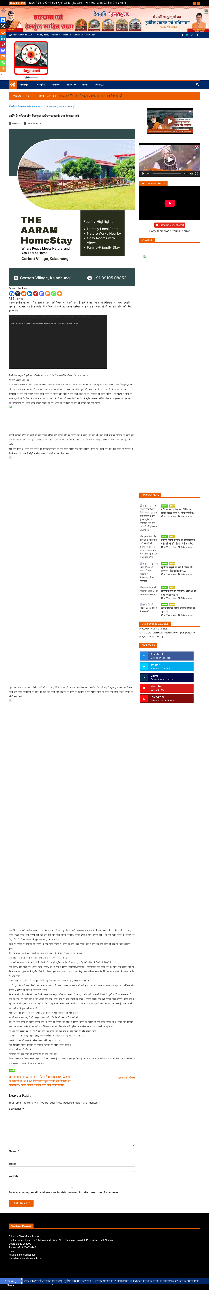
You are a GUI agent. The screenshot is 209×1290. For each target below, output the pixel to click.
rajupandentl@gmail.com (22, 1254)
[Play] (143, 173)
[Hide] (1, 75)
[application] (58, 342)
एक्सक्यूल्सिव (41, 84)
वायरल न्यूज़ (99, 84)
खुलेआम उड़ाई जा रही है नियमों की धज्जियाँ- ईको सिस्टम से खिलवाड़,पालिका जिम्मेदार (177, 569)
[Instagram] (192, 35)
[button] (170, 160)
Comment (16, 1109)
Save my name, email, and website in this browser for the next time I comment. (64, 1192)
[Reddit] (23, 293)
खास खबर (56, 84)
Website (14, 1176)
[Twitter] (187, 35)
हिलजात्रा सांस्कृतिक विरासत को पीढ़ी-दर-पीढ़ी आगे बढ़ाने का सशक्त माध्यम (132, 1281)
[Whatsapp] (53, 293)
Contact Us (78, 35)
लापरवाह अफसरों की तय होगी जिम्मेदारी (78, 1281)
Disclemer (55, 35)
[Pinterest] (35, 293)
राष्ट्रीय (85, 84)
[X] (18, 293)
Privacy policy (42, 35)
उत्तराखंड (70, 84)
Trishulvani (186, 516)
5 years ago (170, 516)
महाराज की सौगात (126, 1077)
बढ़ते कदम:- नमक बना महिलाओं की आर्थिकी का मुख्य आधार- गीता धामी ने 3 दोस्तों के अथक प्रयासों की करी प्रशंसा (81, 3)
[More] (59, 293)
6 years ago (170, 547)
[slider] (167, 173)
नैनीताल (172, 506)
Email (14, 1163)
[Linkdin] (197, 35)
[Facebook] (183, 35)
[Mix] (47, 293)
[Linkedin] (29, 293)
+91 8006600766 (26, 1247)
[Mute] (191, 173)
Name (14, 1151)
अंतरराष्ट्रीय (25, 84)
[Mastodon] (41, 293)
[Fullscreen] (196, 173)
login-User (90, 35)
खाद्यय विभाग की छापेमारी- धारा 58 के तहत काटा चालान (178, 593)
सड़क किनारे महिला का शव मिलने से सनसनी (178, 610)
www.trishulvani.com (31, 1258)
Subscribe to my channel (171, 225)
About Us (67, 35)
